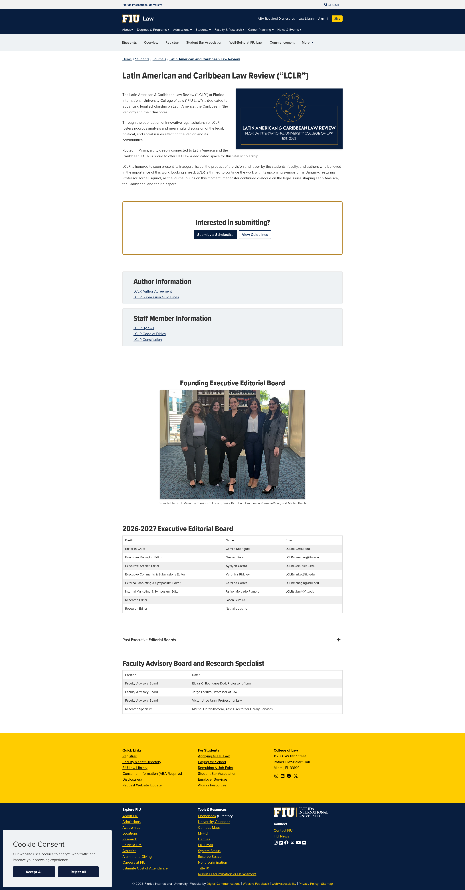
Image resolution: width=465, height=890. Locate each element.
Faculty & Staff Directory (141, 761)
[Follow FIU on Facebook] (287, 842)
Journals (159, 59)
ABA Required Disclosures (276, 18)
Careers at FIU (133, 862)
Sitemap (327, 883)
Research (129, 839)
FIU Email (205, 844)
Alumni (323, 18)
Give (337, 18)
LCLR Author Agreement (153, 291)
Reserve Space (210, 856)
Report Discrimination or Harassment (227, 874)
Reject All (78, 871)
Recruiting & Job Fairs (215, 767)
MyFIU (203, 833)
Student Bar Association (217, 773)
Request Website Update (142, 785)
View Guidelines (255, 234)
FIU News (281, 836)
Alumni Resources (212, 785)
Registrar (129, 756)
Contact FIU (283, 830)
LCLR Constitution (148, 339)
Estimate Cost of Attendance (145, 868)
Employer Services (212, 779)
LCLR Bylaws (144, 328)
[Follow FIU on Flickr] (305, 842)
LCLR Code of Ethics (150, 333)
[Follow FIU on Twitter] (293, 842)
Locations (130, 833)
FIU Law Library (134, 767)
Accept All (34, 871)
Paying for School (212, 761)
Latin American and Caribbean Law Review (204, 59)
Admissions (131, 821)
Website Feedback (256, 883)
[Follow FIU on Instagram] (276, 842)
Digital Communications (223, 883)
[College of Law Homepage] (138, 19)
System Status (209, 850)
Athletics (129, 850)
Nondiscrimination (212, 862)
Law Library (306, 18)
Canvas (204, 839)
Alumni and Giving (137, 856)
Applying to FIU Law (214, 756)
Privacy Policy (309, 883)
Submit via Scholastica (215, 234)
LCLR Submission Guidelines (156, 297)
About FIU (130, 815)
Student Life (132, 844)
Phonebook (207, 815)
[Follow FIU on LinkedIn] (281, 842)
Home (127, 59)
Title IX (203, 868)
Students (129, 42)
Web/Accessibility (284, 883)
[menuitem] (127, 29)
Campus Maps (209, 827)
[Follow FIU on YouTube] (299, 842)
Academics (131, 827)
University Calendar (214, 821)
